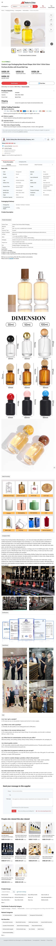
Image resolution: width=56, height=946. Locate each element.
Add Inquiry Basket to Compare (28, 55)
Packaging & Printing (9, 10)
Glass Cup (30, 900)
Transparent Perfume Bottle (36, 915)
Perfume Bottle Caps (21, 929)
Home (2, 10)
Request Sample (25, 86)
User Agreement (36, 940)
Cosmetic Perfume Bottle (8, 925)
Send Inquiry (14, 83)
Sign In (3, 155)
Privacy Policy (49, 940)
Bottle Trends (41, 929)
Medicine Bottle (44, 900)
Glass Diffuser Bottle (32, 894)
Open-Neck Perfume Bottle (21, 915)
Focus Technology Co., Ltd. (18, 940)
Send (14, 811)
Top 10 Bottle (32, 929)
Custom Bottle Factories (46, 922)
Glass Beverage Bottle (46, 897)
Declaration (43, 940)
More (2, 935)
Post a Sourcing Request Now (43, 811)
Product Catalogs (22, 891)
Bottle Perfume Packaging (23, 925)
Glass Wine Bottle (5, 900)
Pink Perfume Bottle (7, 915)
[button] (50, 164)
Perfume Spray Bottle (34, 10)
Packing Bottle (18, 10)
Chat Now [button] (42, 83)
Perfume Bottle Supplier (8, 929)
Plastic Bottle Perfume (37, 925)
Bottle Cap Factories (33, 922)
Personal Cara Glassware (20, 894)
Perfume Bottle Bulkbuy (8, 932)
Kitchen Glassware (19, 897)
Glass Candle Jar (45, 894)
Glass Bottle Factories (21, 922)
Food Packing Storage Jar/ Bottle (9, 897)
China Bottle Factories (8, 922)
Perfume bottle (4, 894)
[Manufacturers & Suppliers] (28, 2)
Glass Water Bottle (19, 900)
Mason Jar (30, 897)
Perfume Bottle (26, 10)
